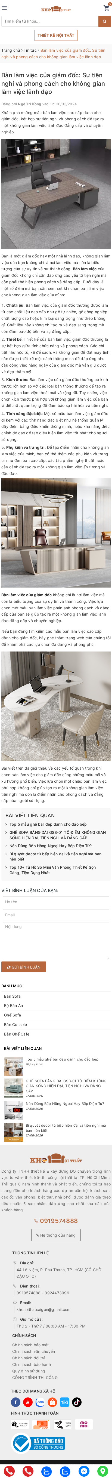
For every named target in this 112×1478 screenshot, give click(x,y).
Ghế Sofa (12, 1015)
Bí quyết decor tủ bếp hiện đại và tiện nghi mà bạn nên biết (55, 857)
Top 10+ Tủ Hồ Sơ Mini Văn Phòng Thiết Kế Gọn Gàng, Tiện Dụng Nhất (53, 870)
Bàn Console (15, 1024)
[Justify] (104, 21)
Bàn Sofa (12, 996)
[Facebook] (84, 1471)
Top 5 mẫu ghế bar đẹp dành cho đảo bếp (48, 824)
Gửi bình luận (26, 967)
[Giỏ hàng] (106, 9)
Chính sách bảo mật (30, 1344)
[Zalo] (46, 1471)
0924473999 (57, 1292)
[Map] (102, 1471)
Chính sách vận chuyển (33, 1351)
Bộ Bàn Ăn (13, 1005)
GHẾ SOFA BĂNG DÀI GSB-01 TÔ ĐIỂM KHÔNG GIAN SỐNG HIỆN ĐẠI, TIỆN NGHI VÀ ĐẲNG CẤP (58, 835)
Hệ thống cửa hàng (57, 1235)
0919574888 (58, 1220)
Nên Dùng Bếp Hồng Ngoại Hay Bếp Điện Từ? (51, 845)
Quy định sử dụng (28, 1371)
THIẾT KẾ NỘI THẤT (56, 35)
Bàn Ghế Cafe (16, 1034)
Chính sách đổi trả (29, 1358)
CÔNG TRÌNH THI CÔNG (35, 1377)
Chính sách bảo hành (31, 1364)
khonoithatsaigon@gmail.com (44, 1309)
